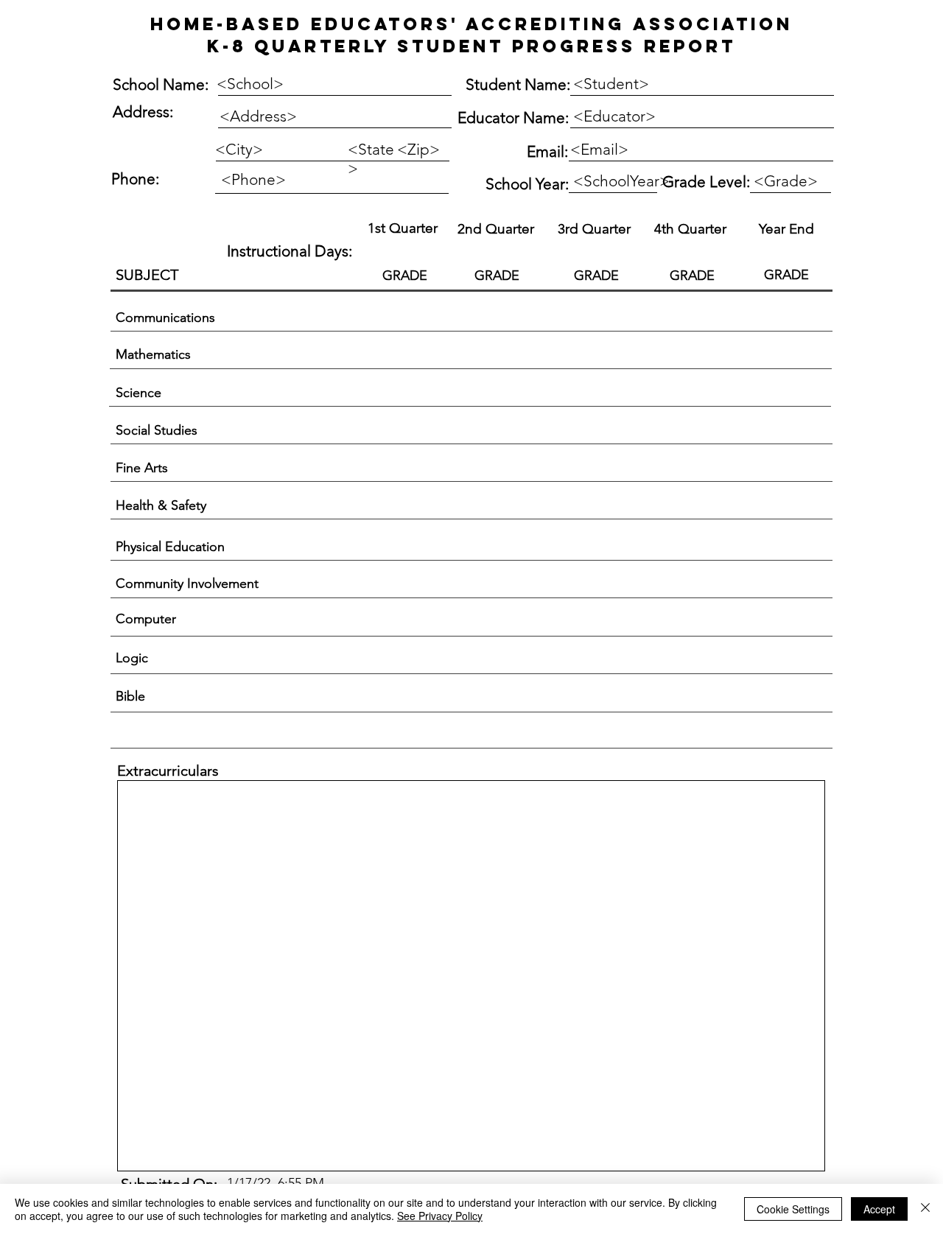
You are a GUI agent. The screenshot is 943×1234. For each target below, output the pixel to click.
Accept (879, 1209)
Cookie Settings (793, 1209)
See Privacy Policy (440, 1215)
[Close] (925, 1209)
